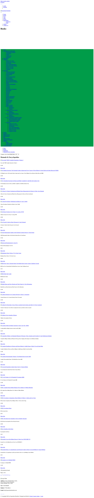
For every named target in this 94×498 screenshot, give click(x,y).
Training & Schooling (10, 84)
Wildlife (5, 141)
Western (8, 85)
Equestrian (5, 70)
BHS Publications (10, 97)
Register (5, 7)
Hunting (8, 99)
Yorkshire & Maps (7, 145)
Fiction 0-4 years (9, 68)
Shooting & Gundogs (10, 52)
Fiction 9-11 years (10, 60)
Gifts (4, 18)
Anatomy (8, 86)
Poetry (7, 104)
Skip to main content (5, 1)
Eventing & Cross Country (12, 110)
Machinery (8, 57)
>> (9, 475)
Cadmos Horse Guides (14, 121)
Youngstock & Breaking (11, 89)
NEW (4, 49)
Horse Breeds (9, 74)
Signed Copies (6, 138)
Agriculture (8, 53)
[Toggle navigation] (1, 12)
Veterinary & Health (10, 71)
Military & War (9, 105)
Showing (8, 91)
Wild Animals (9, 144)
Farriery (7, 75)
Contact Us (5, 25)
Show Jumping (9, 106)
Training (10, 108)
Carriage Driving (9, 79)
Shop (4, 148)
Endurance (8, 102)
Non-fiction (8, 63)
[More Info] (12, 160)
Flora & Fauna (9, 143)
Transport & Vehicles (7, 139)
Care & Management (10, 76)
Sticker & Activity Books (11, 65)
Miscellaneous (9, 78)
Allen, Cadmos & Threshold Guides (14, 117)
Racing (7, 94)
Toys (4, 16)
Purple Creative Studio (35, 496)
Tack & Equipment (10, 73)
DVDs (4, 19)
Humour (8, 92)
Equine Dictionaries (10, 96)
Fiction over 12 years (10, 62)
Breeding (8, 88)
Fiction (7, 95)
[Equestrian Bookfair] (5, 10)
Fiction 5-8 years (9, 67)
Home (4, 14)
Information (5, 20)
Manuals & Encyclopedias (11, 81)
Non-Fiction (11, 126)
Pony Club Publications (11, 64)
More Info (3, 168)
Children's (5, 59)
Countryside (8, 55)
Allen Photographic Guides (15, 118)
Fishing (7, 54)
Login (4, 6)
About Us (8, 21)
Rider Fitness (9, 101)
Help (7, 22)
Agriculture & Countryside (9, 51)
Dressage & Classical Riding (12, 113)
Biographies (6, 58)
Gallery (5, 24)
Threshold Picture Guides (14, 120)
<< (1, 475)
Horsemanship (9, 100)
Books (4, 15)
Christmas (8, 69)
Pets (4, 137)
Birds (7, 142)
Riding (7, 83)
